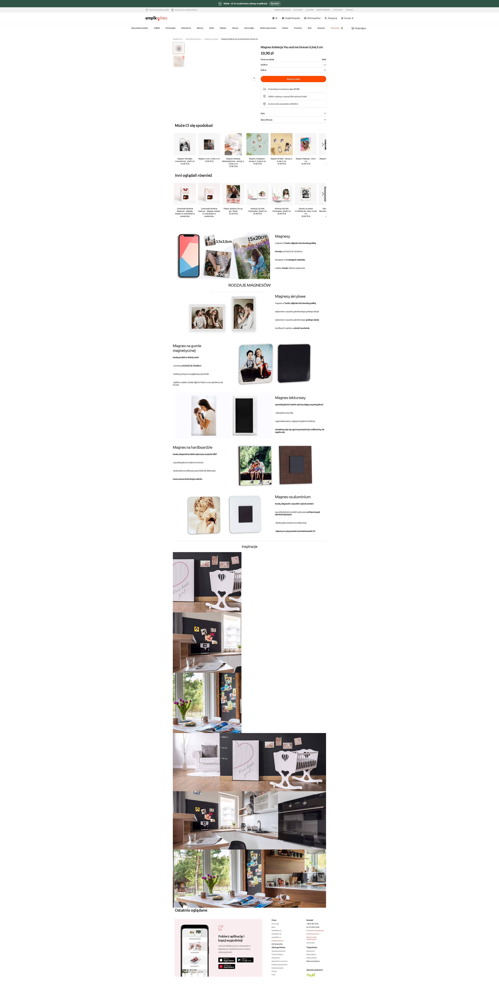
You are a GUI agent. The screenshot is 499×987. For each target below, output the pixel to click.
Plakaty (223, 28)
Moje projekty (311, 958)
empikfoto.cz (276, 930)
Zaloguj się (332, 18)
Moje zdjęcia (311, 954)
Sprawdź (275, 3)
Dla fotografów (277, 944)
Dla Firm (310, 10)
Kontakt (349, 10)
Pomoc (274, 971)
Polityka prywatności (279, 964)
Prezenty (298, 28)
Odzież (285, 28)
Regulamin (276, 958)
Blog (273, 927)
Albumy (200, 28)
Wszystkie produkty (139, 28)
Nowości (321, 28)
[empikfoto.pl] (161, 18)
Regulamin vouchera (280, 961)
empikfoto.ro (276, 937)
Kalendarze (186, 28)
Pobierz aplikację (282, 10)
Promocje (335, 28)
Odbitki (157, 28)
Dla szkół (298, 10)
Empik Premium (323, 10)
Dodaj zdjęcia (360, 28)
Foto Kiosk (338, 10)
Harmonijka (249, 28)
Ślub (309, 28)
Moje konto (310, 951)
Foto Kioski (310, 943)
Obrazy (235, 28)
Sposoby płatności (278, 951)
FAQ (273, 975)
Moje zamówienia (313, 961)
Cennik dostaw (277, 954)
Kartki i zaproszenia (268, 28)
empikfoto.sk (276, 934)
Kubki (211, 28)
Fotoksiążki (170, 28)
